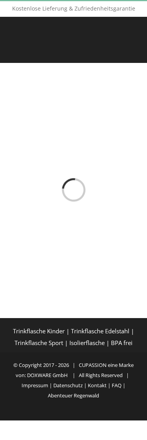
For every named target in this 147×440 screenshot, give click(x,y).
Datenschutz (68, 385)
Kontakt (98, 385)
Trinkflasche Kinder (39, 331)
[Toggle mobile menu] (132, 50)
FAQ (117, 385)
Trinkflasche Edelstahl (100, 331)
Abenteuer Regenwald (73, 395)
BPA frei (121, 343)
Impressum (35, 385)
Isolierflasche (87, 343)
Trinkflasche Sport (39, 343)
